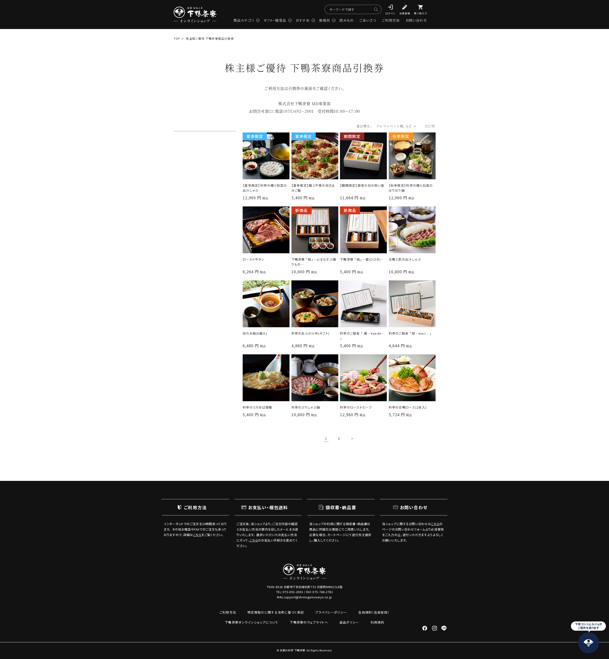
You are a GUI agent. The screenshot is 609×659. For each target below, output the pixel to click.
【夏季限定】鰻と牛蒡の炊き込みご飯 (313, 188)
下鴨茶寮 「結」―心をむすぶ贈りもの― (313, 262)
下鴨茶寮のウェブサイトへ (309, 622)
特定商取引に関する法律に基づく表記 (275, 612)
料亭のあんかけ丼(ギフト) (310, 333)
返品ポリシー (349, 622)
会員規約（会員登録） (373, 612)
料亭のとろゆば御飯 (257, 407)
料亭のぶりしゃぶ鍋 (305, 407)
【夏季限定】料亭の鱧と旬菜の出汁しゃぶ (265, 188)
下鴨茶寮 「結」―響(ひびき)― (362, 259)
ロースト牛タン (254, 259)
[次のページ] (352, 438)
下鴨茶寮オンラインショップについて (251, 622)
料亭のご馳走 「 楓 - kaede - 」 (362, 336)
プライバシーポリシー (331, 612)
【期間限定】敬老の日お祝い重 (362, 185)
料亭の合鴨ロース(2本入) (408, 407)
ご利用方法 (228, 612)
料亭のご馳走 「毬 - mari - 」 (410, 333)
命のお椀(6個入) (255, 333)
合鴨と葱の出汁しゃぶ (405, 259)
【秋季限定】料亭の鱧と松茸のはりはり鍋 (411, 188)
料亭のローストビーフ (356, 407)
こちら (197, 534)
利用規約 (377, 622)
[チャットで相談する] (588, 642)
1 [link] (326, 438)
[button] (246, 18)
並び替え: (363, 126)
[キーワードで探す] (376, 9)
